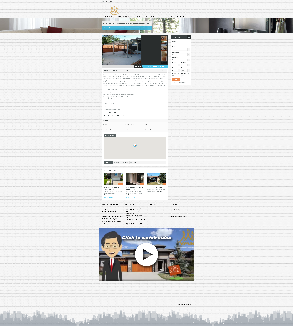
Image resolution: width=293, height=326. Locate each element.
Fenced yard (148, 124)
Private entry (128, 129)
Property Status (175, 52)
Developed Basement (130, 124)
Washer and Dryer (149, 129)
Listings (137, 16)
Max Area (185, 73)
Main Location (175, 46)
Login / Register (186, 1)
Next (159, 50)
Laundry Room (128, 127)
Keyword (174, 41)
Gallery (153, 16)
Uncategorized (152, 208)
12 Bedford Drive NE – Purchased (155, 187)
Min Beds (174, 62)
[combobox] (181, 49)
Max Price (183, 68)
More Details (107, 195)
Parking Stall (108, 129)
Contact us (171, 16)
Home (130, 16)
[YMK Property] (110, 11)
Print (165, 70)
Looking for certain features (179, 82)
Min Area (175, 73)
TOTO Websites (187, 304)
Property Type (175, 57)
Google (134, 162)
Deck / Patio (107, 124)
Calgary (109, 27)
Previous (103, 50)
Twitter (126, 162)
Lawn (146, 127)
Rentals (145, 16)
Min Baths (183, 62)
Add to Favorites (138, 70)
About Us (161, 16)
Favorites (177, 1)
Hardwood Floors (109, 127)
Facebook (118, 162)
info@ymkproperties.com (116, 1)
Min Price (174, 68)
